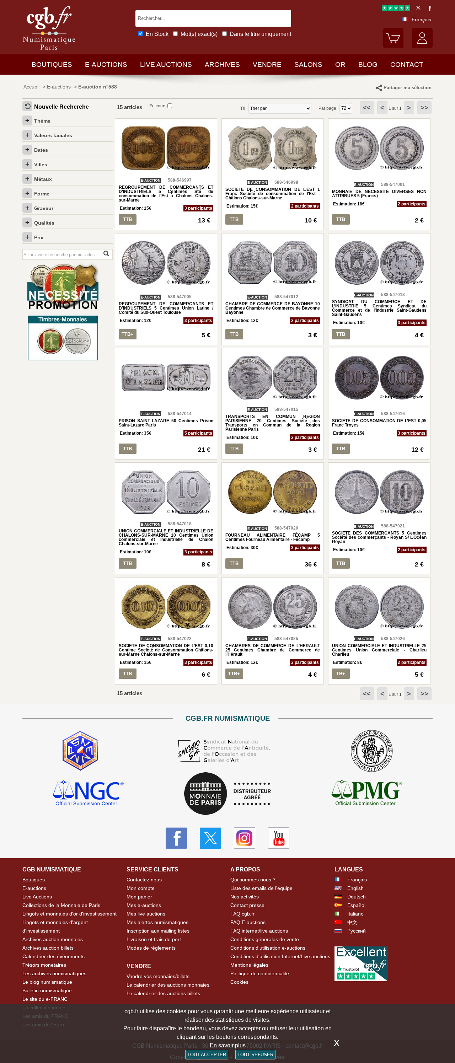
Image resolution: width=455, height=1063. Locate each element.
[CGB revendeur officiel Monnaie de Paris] (227, 794)
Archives (222, 64)
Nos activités (244, 897)
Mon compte (141, 888)
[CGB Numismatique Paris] (49, 51)
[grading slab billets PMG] (366, 794)
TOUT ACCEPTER (206, 1054)
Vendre (267, 64)
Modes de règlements (151, 948)
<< (367, 107)
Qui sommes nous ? (252, 879)
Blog (368, 64)
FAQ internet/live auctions (259, 931)
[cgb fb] (428, 9)
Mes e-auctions (144, 905)
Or (340, 64)
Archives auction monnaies (52, 939)
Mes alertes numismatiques (157, 922)
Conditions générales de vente (264, 939)
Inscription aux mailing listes (158, 931)
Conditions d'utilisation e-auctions (267, 948)
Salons (308, 64)
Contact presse (247, 905)
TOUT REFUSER (255, 1054)
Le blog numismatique (47, 982)
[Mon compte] (422, 46)
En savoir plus (228, 1045)
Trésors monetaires (44, 965)
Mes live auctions (146, 914)
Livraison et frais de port (154, 939)
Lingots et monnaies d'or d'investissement (69, 914)
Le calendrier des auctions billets (163, 993)
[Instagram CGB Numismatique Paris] (244, 838)
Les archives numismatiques (54, 973)
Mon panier (139, 897)
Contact (406, 64)
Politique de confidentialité (259, 973)
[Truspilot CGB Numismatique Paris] (396, 9)
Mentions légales (249, 965)
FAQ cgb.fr (242, 914)
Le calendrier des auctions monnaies (168, 985)
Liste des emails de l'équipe (261, 888)
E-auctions (106, 64)
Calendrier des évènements (53, 956)
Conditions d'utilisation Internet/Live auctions (280, 956)
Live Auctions (37, 897)
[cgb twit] (417, 9)
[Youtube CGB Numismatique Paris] (278, 838)
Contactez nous (144, 879)
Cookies (239, 982)
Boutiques (52, 64)
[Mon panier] (393, 46)
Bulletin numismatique (47, 990)
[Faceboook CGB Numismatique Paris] (176, 838)
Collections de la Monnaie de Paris (61, 905)
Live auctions (166, 64)
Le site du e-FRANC (45, 999)
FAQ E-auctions (248, 922)
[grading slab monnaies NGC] (88, 793)
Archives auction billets (48, 948)
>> (424, 107)
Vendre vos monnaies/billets (158, 976)
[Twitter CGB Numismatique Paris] (210, 838)
